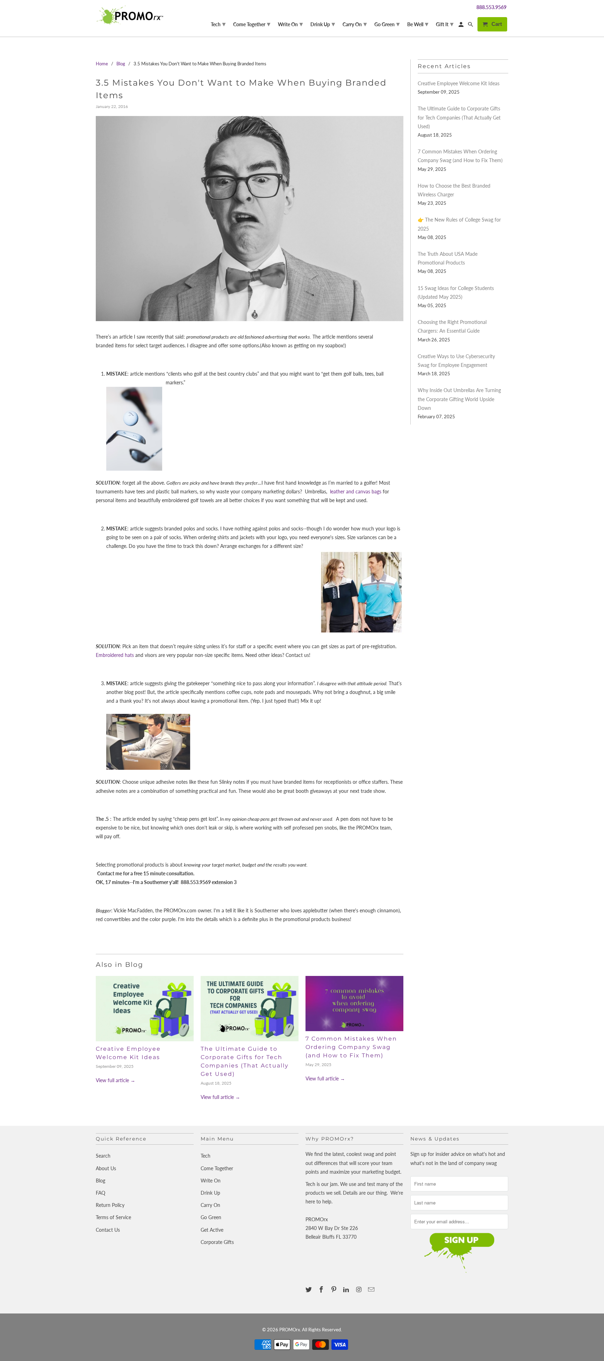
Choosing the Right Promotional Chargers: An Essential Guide (452, 326)
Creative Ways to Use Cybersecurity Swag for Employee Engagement (456, 360)
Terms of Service (113, 1217)
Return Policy (110, 1205)
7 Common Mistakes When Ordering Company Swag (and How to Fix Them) (351, 1047)
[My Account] (462, 25)
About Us (106, 1168)
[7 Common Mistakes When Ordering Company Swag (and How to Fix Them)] (354, 1003)
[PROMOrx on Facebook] (322, 1289)
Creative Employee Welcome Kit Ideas (458, 83)
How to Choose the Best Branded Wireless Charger (454, 190)
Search (103, 1156)
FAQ (100, 1193)
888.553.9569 (491, 7)
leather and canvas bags (355, 491)
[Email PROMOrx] (372, 1289)
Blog (100, 1180)
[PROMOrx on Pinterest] (334, 1289)
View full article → (115, 1080)
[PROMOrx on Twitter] (309, 1289)
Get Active (212, 1230)
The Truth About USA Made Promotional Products (447, 258)
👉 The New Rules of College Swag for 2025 (459, 224)
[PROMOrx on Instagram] (359, 1289)
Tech (205, 1156)
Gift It (444, 24)
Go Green (211, 1217)
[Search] (471, 25)
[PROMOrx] (131, 15)
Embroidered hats (115, 655)
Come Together (217, 1168)
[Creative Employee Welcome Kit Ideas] (145, 1008)
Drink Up (210, 1193)
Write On (211, 1180)
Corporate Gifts (217, 1242)
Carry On (210, 1205)
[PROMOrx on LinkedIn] (347, 1289)
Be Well (417, 24)
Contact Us (108, 1230)
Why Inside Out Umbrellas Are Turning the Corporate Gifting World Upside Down (459, 399)
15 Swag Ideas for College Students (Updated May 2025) (456, 292)
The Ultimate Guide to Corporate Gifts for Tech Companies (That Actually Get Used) (459, 117)
